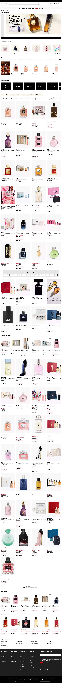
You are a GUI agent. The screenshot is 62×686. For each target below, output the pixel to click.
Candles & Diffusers (30, 94)
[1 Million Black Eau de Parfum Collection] (8, 251)
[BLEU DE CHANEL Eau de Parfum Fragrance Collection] (23, 315)
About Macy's (32, 653)
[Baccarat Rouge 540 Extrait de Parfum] (8, 168)
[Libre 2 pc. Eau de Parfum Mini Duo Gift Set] (54, 482)
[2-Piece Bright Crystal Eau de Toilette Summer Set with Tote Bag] (54, 194)
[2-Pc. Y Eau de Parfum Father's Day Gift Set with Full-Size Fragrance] (54, 315)
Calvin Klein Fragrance (4, 641)
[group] (31, 26)
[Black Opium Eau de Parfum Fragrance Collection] (25, 622)
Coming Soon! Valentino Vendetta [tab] (39, 59)
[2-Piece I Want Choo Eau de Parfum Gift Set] (8, 287)
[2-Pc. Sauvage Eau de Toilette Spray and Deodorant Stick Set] (54, 395)
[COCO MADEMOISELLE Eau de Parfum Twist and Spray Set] (8, 222)
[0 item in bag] (60, 4)
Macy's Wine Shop (22, 661)
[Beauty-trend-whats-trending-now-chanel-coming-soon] (5, 68)
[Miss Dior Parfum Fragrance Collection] (23, 452)
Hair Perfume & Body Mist (38, 94)
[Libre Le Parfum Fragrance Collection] (5, 622)
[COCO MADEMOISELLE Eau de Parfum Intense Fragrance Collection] (36, 67)
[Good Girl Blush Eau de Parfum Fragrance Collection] (39, 537)
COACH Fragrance (19, 641)
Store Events (22, 666)
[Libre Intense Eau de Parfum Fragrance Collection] (46, 622)
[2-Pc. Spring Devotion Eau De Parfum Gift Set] (8, 482)
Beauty (3, 10)
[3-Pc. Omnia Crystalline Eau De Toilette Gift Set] (54, 452)
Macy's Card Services (13, 659)
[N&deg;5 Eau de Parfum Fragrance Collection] (39, 168)
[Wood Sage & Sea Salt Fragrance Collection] (39, 424)
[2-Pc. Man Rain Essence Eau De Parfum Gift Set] (36, 343)
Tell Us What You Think (23, 671)
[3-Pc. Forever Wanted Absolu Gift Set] (23, 168)
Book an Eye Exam (22, 669)
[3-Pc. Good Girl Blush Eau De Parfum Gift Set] (39, 395)
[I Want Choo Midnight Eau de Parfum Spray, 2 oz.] (23, 508)
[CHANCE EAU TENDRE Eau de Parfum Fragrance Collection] (54, 139)
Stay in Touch (22, 664)
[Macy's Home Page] (4, 4)
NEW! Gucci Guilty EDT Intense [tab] (51, 59)
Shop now (41, 8)
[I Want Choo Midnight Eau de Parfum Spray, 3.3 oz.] (8, 139)
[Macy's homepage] (1, 10)
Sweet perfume (49, 643)
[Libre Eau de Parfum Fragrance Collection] (36, 622)
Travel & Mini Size (23, 94)
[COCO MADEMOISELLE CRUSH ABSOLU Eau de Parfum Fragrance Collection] (15, 67)
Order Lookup (2, 656)
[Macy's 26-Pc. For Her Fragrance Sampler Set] (39, 110)
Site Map (31, 665)
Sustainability (32, 667)
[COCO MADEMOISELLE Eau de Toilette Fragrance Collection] (56, 67)
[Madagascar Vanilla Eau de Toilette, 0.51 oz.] (25, 343)
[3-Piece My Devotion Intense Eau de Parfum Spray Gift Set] (54, 508)
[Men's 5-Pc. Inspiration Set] (39, 315)
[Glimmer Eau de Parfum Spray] (39, 194)
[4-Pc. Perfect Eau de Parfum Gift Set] (8, 395)
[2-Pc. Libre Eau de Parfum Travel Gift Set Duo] (54, 367)
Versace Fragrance (3, 645)
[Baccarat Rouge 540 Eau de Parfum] (54, 168)
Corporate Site (32, 656)
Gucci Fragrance (49, 641)
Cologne (7, 94)
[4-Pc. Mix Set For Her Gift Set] (23, 139)
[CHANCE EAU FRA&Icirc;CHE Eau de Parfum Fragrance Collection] (54, 251)
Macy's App (21, 656)
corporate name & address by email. (45, 681)
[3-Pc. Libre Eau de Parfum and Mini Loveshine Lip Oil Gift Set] (54, 424)
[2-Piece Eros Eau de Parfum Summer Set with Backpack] (54, 537)
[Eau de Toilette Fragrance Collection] (39, 287)
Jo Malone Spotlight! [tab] (28, 59)
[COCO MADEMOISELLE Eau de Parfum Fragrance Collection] (25, 67)
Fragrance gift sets (34, 641)
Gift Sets (11, 94)
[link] (15, 74)
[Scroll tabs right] (60, 59)
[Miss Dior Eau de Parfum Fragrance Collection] (23, 424)
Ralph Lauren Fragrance (34, 643)
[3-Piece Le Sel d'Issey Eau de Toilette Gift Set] (46, 343)
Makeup (2, 643)
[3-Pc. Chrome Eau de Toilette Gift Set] (23, 194)
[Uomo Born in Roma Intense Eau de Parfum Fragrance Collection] (23, 537)
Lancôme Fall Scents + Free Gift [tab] (18, 59)
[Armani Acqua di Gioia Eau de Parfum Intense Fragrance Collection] (8, 537)
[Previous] (17, 139)
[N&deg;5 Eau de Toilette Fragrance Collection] (39, 482)
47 (35, 586)
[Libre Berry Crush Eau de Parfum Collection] (56, 622)
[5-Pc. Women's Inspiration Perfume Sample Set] (39, 508)
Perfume (3, 94)
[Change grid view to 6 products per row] (51, 98)
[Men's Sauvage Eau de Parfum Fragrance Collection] (23, 222)
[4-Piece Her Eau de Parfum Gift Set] (39, 222)
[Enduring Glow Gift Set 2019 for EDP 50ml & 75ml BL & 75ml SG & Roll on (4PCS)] (15, 343)
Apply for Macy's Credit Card (14, 653)
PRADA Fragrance (19, 643)
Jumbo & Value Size (16, 94)
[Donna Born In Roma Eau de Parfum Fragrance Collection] (8, 566)
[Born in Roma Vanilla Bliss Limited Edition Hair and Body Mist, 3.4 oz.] (39, 139)
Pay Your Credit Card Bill (14, 661)
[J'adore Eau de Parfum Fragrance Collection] (39, 251)
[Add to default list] (9, 338)
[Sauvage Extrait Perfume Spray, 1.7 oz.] (23, 251)
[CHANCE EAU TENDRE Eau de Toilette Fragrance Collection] (23, 395)
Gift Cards (12, 656)
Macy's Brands (22, 659)
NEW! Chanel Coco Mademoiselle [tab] (6, 59)
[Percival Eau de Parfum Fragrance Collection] (23, 482)
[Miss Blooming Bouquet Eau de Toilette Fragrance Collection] (8, 452)
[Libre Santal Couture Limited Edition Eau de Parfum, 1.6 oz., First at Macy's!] (54, 110)
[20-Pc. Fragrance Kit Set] (23, 287)
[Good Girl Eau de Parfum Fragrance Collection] (23, 367)
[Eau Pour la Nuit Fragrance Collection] (46, 67)
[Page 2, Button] (37, 586)
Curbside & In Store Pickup (23, 653)
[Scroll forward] (57, 275)
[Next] (60, 67)
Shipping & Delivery (3, 661)
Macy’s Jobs (31, 662)
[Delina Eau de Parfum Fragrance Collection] (8, 508)
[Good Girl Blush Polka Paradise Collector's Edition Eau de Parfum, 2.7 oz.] (39, 452)
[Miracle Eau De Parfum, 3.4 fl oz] (39, 367)
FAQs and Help (3, 653)
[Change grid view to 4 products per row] (49, 98)
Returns (2, 659)
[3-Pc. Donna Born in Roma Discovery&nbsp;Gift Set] (54, 222)
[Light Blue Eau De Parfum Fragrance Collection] (8, 367)
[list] (31, 26)
